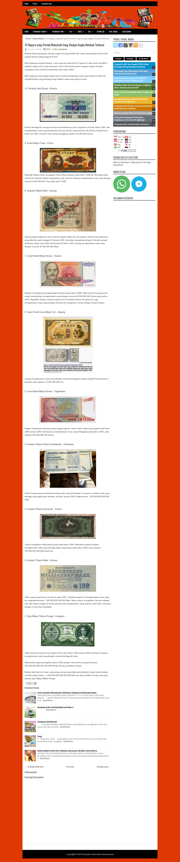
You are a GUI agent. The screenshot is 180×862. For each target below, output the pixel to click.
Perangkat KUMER (40, 31)
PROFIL (35, 4)
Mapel (81, 31)
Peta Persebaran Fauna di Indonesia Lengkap (133, 113)
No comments (61, 49)
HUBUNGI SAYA (47, 4)
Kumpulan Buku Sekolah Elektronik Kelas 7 (132, 124)
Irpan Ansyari (108, 854)
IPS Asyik (86, 854)
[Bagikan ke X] (32, 683)
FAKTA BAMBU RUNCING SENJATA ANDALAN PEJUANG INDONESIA (67, 751)
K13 (71, 31)
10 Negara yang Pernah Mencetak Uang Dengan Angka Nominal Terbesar (64, 45)
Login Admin (126, 31)
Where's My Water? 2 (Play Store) (127, 162)
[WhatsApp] (121, 192)
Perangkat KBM (58, 31)
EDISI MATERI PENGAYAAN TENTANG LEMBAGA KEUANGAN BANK (66, 693)
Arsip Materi (143, 59)
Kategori (130, 59)
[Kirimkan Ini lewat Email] (27, 683)
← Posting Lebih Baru (34, 767)
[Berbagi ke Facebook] (35, 683)
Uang (39, 736)
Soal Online (113, 31)
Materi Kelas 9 (39, 39)
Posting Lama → (103, 767)
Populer (118, 59)
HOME (26, 4)
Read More (48, 700)
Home (27, 31)
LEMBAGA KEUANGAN (47, 722)
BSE (90, 31)
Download (100, 31)
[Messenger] (138, 192)
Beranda (70, 767)
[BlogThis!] (30, 683)
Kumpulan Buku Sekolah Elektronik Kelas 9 (55, 707)
